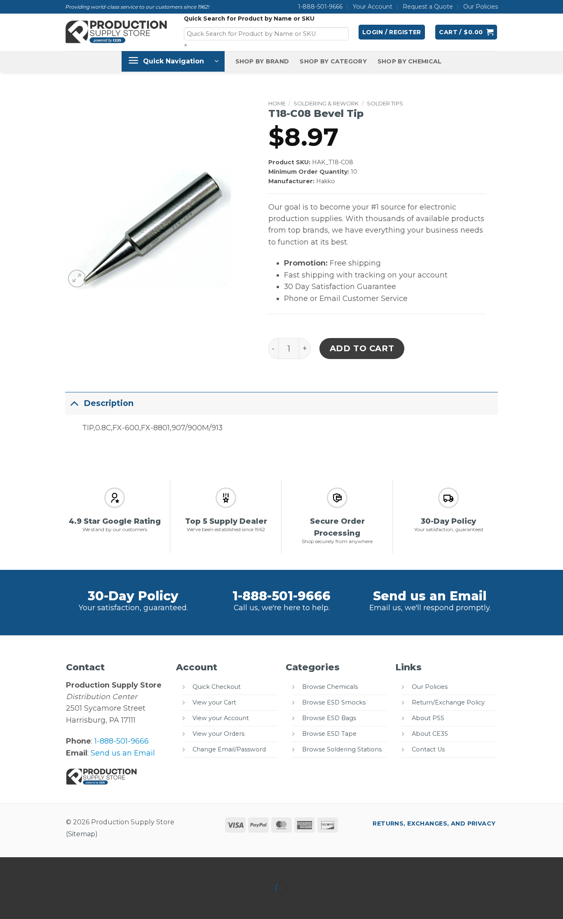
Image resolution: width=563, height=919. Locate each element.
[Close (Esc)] (90, 866)
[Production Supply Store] (116, 32)
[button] (392, 32)
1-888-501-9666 (320, 6)
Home (277, 103)
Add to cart (362, 348)
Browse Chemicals (330, 686)
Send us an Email (430, 596)
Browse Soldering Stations (342, 749)
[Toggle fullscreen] (36, 866)
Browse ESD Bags (329, 718)
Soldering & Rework (326, 103)
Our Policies (480, 6)
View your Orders (218, 733)
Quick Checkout (216, 686)
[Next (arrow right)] (36, 903)
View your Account (220, 718)
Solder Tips (385, 103)
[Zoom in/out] (9, 866)
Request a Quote (428, 6)
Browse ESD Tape (329, 733)
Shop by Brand (262, 61)
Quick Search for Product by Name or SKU (249, 18)
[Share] (63, 866)
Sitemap (81, 834)
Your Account (372, 6)
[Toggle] (74, 403)
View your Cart (214, 702)
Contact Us (428, 749)
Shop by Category (333, 61)
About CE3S (430, 733)
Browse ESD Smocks (334, 702)
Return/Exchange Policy (448, 702)
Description (109, 403)
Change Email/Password (229, 749)
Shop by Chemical (410, 61)
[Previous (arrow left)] (9, 903)
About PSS (428, 718)
